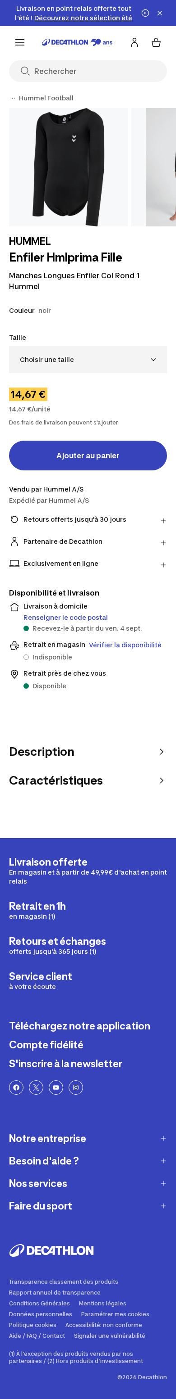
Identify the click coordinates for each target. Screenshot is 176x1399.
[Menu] (20, 42)
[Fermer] (160, 13)
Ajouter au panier (88, 455)
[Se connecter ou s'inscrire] (134, 42)
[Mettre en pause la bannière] (145, 13)
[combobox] (88, 359)
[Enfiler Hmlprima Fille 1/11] (68, 167)
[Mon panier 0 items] (156, 42)
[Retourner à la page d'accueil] (77, 42)
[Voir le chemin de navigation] (12, 98)
